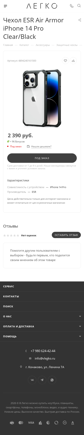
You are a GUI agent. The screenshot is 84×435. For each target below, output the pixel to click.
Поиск (8, 306)
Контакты (11, 296)
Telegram (42, 380)
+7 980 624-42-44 (43, 350)
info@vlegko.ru (45, 358)
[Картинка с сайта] (42, 98)
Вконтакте (32, 380)
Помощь (10, 336)
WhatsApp (52, 380)
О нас (7, 316)
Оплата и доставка (18, 326)
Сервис (8, 286)
